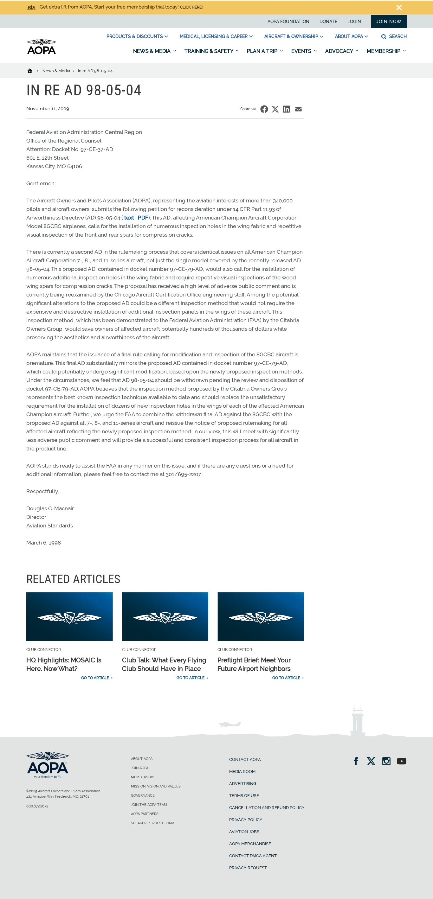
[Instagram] (388, 762)
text (129, 217)
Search (397, 36)
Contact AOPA (245, 759)
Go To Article (95, 678)
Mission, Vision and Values (156, 786)
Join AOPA (139, 768)
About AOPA (349, 36)
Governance (143, 796)
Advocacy (339, 51)
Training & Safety (209, 51)
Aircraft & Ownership (291, 36)
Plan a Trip (263, 51)
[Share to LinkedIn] (286, 109)
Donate (328, 21)
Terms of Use (244, 795)
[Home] (33, 70)
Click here (191, 7)
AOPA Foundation (288, 21)
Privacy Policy (245, 819)
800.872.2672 (37, 806)
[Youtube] (402, 762)
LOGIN (354, 21)
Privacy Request (248, 867)
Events (302, 51)
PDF (143, 217)
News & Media (152, 51)
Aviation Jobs (244, 831)
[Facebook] (358, 762)
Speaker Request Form (152, 823)
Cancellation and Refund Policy (267, 807)
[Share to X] (275, 109)
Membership (384, 51)
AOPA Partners (144, 814)
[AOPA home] (41, 53)
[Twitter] (373, 762)
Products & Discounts (135, 36)
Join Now (389, 21)
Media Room (242, 771)
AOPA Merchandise (250, 843)
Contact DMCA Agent (253, 855)
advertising (242, 783)
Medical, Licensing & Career (214, 36)
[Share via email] (298, 109)
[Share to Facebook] (264, 109)
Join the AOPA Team (149, 805)
